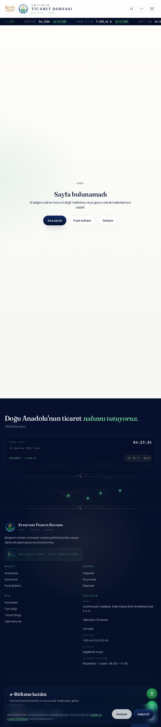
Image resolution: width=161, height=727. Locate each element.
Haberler (88, 573)
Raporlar (88, 585)
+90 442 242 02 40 (95, 640)
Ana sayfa (55, 220)
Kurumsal (11, 579)
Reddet (121, 714)
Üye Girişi (11, 609)
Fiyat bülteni (82, 220)
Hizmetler (11, 602)
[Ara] (131, 9)
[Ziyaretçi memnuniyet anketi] (152, 693)
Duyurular (89, 579)
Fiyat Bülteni (13, 585)
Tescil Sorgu (13, 615)
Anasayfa (11, 573)
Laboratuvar (13, 621)
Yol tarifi (88, 629)
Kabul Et (143, 714)
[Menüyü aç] (152, 9)
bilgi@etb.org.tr (93, 652)
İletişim (108, 220)
